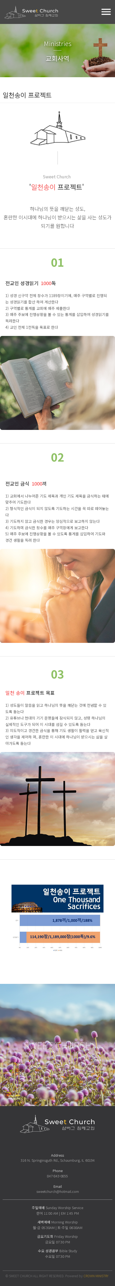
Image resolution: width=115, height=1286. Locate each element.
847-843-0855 (57, 1175)
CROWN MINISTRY (95, 1275)
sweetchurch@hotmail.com (57, 1191)
